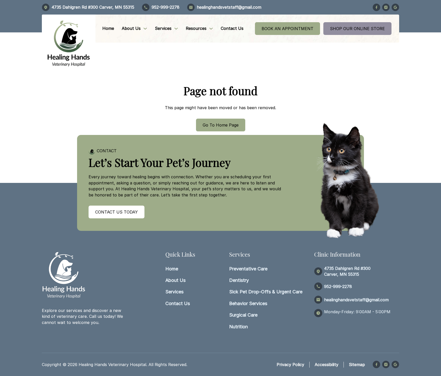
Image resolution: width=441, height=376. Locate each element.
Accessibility (326, 364)
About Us (131, 28)
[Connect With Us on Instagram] (386, 7)
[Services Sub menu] (176, 29)
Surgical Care (243, 315)
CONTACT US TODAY (116, 212)
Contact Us (232, 28)
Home (108, 28)
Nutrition (238, 326)
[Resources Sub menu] (211, 29)
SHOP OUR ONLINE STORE (357, 28)
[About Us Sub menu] (145, 29)
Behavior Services (248, 303)
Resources (196, 28)
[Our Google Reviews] (395, 7)
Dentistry (239, 280)
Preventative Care (248, 268)
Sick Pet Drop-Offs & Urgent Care (265, 291)
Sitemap (357, 364)
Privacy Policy (290, 364)
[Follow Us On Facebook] (376, 7)
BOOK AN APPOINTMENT (287, 28)
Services (163, 28)
